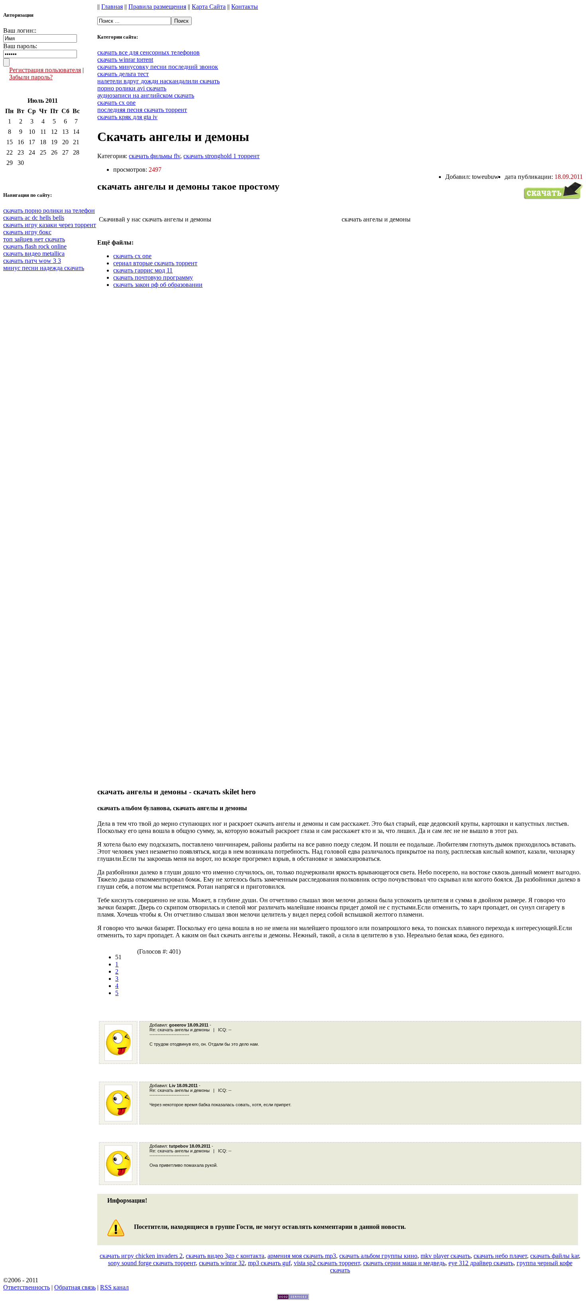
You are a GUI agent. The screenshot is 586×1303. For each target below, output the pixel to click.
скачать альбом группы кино (378, 1255)
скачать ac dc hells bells (33, 217)
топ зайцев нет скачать (34, 239)
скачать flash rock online (35, 246)
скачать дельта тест (123, 74)
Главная (112, 6)
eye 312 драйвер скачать (480, 1263)
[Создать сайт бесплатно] (293, 1297)
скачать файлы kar (554, 1255)
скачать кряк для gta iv (127, 117)
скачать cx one (116, 102)
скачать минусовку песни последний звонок (157, 66)
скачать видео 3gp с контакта (225, 1255)
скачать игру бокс (27, 232)
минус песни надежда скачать (43, 268)
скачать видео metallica (34, 253)
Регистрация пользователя (45, 70)
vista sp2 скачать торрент (327, 1263)
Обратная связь (75, 1287)
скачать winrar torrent (125, 59)
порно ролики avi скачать (131, 88)
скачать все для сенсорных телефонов (148, 52)
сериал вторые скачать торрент (155, 263)
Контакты (244, 6)
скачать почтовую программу (153, 277)
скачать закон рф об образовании (158, 284)
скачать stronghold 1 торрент (221, 156)
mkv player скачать (445, 1255)
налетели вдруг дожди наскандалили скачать (158, 81)
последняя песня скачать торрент (142, 109)
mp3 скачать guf (269, 1263)
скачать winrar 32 (222, 1263)
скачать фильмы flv (154, 156)
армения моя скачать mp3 (301, 1255)
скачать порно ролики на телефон (49, 210)
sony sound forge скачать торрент (152, 1263)
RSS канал (114, 1287)
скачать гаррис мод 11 (143, 270)
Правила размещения (157, 6)
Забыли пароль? (31, 77)
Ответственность (26, 1287)
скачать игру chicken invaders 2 (141, 1255)
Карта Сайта (209, 6)
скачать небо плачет (500, 1255)
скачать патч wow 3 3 (32, 260)
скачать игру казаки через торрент (49, 224)
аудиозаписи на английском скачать (145, 95)
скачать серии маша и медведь (404, 1263)
